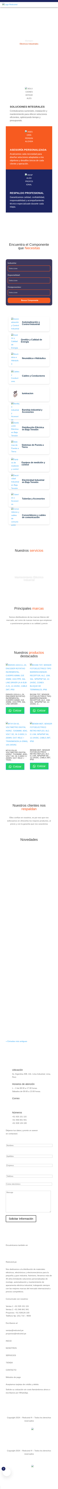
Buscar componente (29, 300)
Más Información (29, 588)
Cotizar (16, 710)
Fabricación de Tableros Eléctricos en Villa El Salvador (28, 928)
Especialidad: (14, 275)
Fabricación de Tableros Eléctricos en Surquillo (26, 1010)
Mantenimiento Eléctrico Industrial (29, 578)
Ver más (29, 51)
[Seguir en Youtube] (24, 1253)
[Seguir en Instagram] (19, 1253)
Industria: (12, 263)
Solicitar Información (21, 1218)
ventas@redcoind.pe (21, 1102)
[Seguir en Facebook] (8, 1253)
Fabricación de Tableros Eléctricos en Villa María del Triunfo (28, 859)
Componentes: (14, 287)
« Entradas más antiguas (16, 1041)
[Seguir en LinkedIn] (13, 1253)
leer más (14, 879)
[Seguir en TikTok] (29, 1253)
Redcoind (16, 863)
